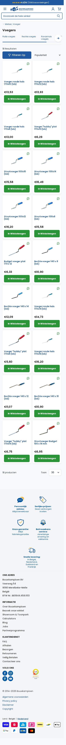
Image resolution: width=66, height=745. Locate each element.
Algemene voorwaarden (15, 696)
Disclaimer (8, 704)
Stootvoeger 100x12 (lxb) (15, 217)
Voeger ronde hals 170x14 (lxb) (44, 307)
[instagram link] (10, 673)
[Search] (58, 16)
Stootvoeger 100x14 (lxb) (45, 172)
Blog (5, 622)
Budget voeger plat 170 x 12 (14, 262)
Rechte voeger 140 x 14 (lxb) (16, 307)
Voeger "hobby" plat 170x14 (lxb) (15, 442)
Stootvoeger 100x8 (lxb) (44, 217)
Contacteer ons (11, 661)
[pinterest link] (5, 678)
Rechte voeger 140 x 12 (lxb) (16, 397)
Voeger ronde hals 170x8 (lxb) (14, 127)
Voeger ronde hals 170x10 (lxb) (14, 82)
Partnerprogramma (13, 630)
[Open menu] (5, 9)
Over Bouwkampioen (14, 606)
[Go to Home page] (21, 9)
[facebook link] (5, 673)
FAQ (4, 641)
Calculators (9, 618)
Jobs (5, 626)
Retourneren (9, 653)
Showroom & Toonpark (15, 614)
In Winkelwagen (17, 98)
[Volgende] (58, 38)
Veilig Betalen (10, 657)
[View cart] (59, 9)
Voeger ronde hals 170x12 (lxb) (44, 82)
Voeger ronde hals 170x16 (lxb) (44, 352)
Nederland (22, 718)
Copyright (7, 708)
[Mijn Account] (53, 9)
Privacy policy (9, 700)
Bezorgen (7, 649)
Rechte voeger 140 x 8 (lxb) (46, 262)
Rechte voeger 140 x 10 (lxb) (46, 397)
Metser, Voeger (12, 24)
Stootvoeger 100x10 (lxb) (15, 172)
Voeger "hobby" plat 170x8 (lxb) (15, 352)
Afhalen (6, 645)
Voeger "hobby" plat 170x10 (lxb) (45, 127)
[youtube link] (10, 678)
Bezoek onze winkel (13, 610)
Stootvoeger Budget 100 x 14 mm (45, 442)
